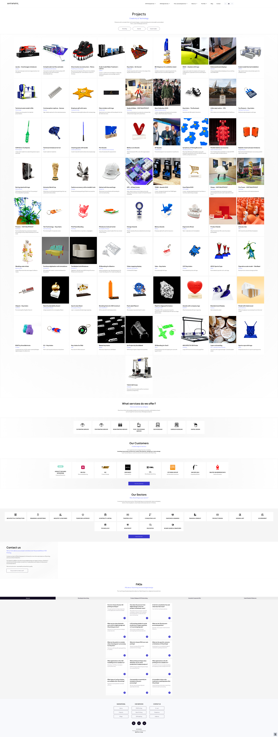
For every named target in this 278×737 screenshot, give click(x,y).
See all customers (139, 483)
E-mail (157, 708)
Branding (124, 28)
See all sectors (139, 536)
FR (232, 3)
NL (225, 3)
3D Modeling (139, 716)
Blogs (121, 716)
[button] (150, 3)
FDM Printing (139, 708)
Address (157, 716)
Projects (121, 712)
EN (228, 3)
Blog (212, 3)
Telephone (157, 712)
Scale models (153, 28)
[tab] (28, 598)
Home (121, 708)
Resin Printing (139, 712)
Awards (139, 28)
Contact (218, 3)
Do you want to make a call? (17, 570)
